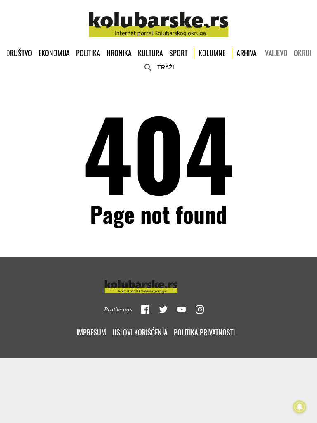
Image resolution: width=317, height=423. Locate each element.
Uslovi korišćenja (140, 332)
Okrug (304, 53)
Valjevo (276, 53)
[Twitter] (163, 309)
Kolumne (212, 53)
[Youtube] (182, 309)
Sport (178, 53)
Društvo (19, 53)
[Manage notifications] (299, 406)
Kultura (150, 53)
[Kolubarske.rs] (159, 20)
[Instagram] (200, 309)
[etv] (158, 285)
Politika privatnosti (204, 332)
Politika (88, 53)
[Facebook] (145, 309)
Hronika (119, 53)
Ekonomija (54, 53)
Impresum (91, 332)
